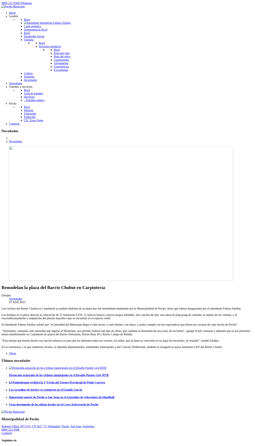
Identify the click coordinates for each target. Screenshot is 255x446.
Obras (12, 353)
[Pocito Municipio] (13, 6)
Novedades (15, 298)
